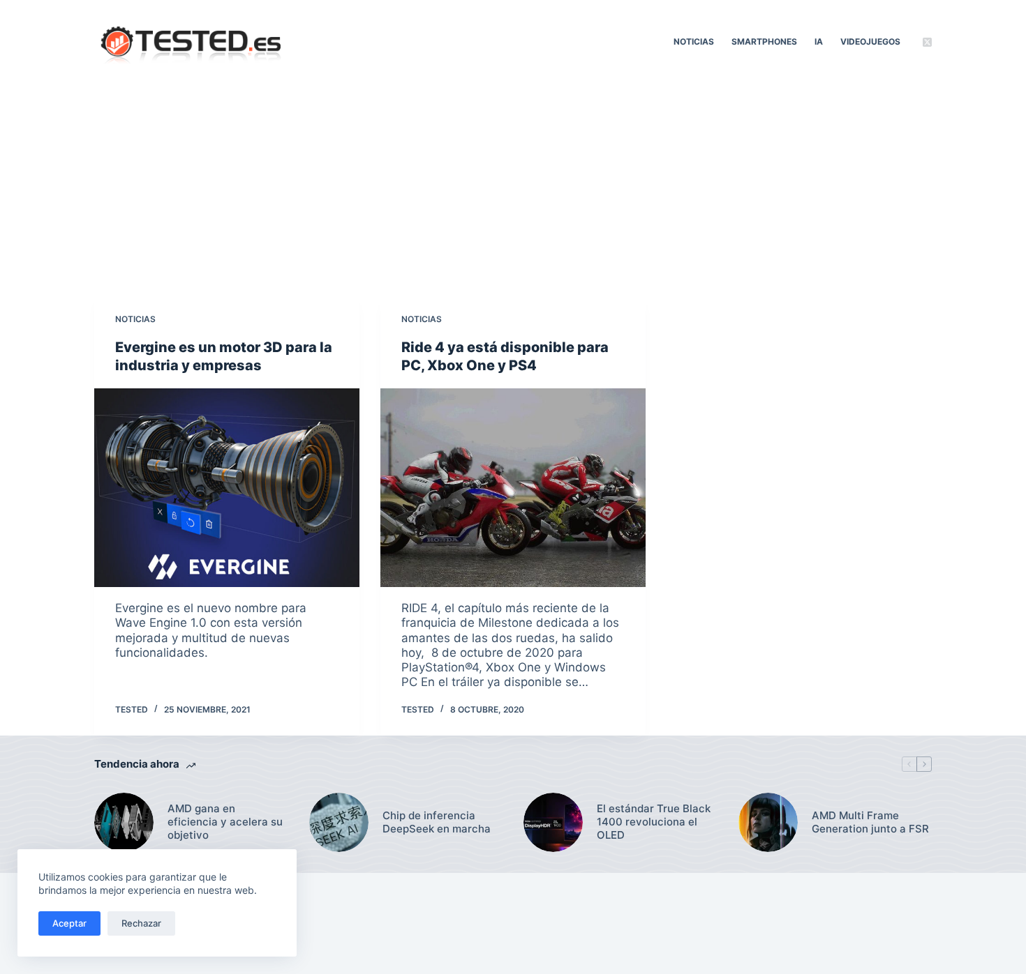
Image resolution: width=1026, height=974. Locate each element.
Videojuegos (870, 41)
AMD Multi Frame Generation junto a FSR (870, 822)
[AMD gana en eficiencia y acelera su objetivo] (124, 822)
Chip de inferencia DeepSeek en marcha (436, 822)
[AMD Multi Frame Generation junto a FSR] (768, 822)
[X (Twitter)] (927, 42)
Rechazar (141, 923)
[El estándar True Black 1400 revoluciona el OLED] (553, 822)
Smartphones (764, 41)
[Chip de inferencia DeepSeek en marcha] (339, 822)
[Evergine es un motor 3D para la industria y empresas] (226, 487)
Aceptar (69, 923)
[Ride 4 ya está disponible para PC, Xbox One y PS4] (513, 487)
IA (819, 41)
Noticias (694, 41)
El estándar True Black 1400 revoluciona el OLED (654, 822)
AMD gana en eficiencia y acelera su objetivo (225, 822)
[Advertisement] (513, 188)
